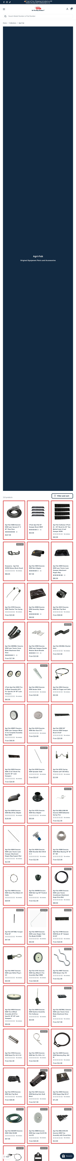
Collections (12, 23)
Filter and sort (63, 496)
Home (5, 23)
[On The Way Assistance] (38, 9)
